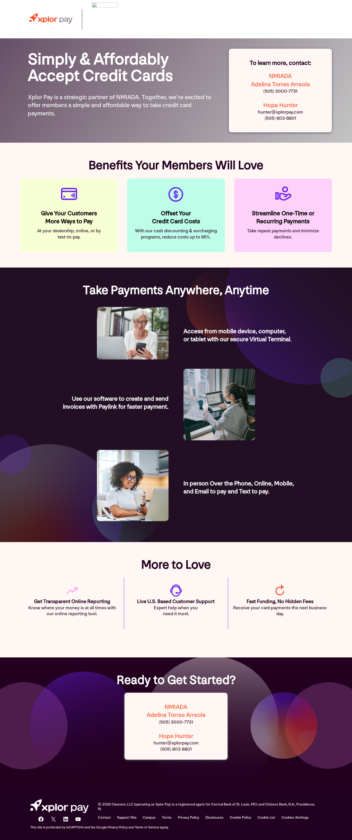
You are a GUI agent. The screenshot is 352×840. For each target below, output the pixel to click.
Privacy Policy (188, 817)
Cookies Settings (295, 817)
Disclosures (214, 817)
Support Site (127, 817)
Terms (167, 817)
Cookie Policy (240, 817)
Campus (149, 817)
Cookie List (266, 817)
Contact (104, 817)
